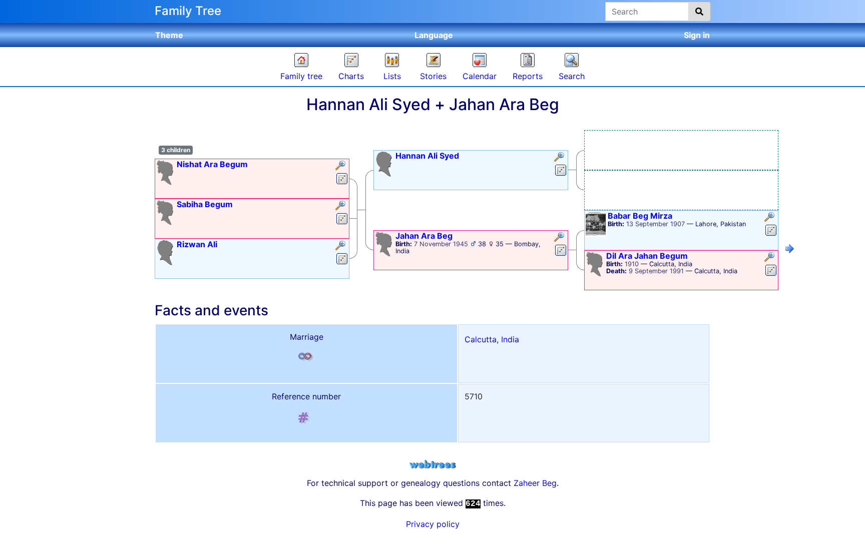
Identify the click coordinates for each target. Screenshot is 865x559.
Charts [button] (351, 76)
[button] (341, 166)
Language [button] (433, 35)
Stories (433, 76)
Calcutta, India (492, 339)
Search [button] (572, 76)
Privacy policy (433, 524)
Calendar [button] (480, 76)
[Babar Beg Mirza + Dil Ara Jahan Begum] (789, 250)
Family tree (301, 76)
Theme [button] (169, 35)
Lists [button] (392, 76)
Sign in (697, 35)
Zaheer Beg (535, 483)
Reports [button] (528, 76)
